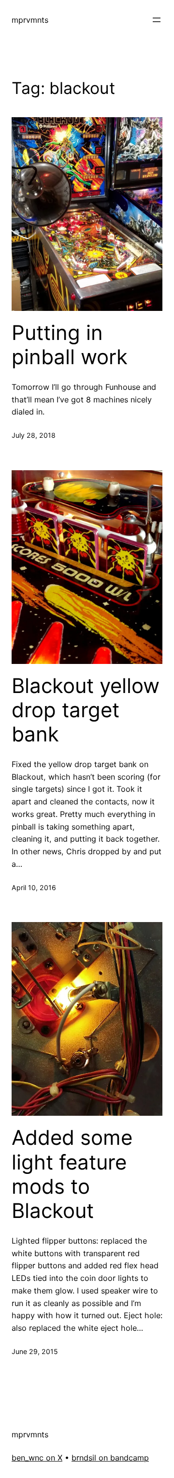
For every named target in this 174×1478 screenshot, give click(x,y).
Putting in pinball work (70, 345)
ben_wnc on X (37, 1458)
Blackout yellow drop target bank (86, 710)
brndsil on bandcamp (110, 1458)
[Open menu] (156, 20)
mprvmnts (30, 20)
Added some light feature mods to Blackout (72, 1174)
